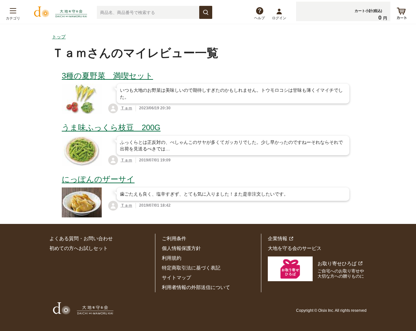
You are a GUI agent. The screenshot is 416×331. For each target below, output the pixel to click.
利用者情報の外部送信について (196, 287)
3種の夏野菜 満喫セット (107, 75)
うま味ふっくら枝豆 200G (111, 127)
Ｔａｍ (126, 108)
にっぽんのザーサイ (98, 179)
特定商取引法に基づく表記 (191, 267)
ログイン (279, 18)
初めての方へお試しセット (78, 248)
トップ (59, 36)
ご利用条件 (174, 238)
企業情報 (277, 238)
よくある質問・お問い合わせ (81, 238)
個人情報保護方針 (181, 248)
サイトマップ (176, 277)
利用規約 (171, 258)
